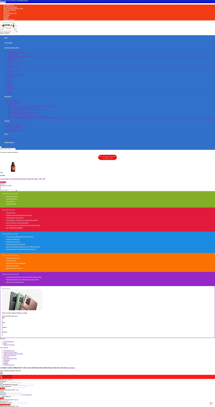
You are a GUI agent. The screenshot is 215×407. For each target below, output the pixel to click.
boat (8, 72)
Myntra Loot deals (12, 62)
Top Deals (6, 121)
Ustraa (9, 90)
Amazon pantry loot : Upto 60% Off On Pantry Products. (21, 249)
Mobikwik (9, 61)
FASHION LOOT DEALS (13, 126)
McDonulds (10, 93)
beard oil (2, 184)
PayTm (9, 64)
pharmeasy (10, 67)
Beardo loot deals (12, 88)
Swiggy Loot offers (11, 204)
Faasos (9, 83)
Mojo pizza (10, 82)
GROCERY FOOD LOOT (13, 129)
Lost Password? (27, 395)
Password (8, 385)
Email (1, 383)
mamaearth (10, 59)
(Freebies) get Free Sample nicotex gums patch (24, 112)
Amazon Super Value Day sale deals (15, 244)
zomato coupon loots (12, 196)
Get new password (5, 404)
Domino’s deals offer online (15, 74)
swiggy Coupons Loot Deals (15, 75)
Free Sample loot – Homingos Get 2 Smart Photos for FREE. (28, 115)
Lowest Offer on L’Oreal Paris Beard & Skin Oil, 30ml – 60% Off (22, 179)
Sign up (2, 388)
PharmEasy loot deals (13, 70)
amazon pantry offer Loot (13, 241)
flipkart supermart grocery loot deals (21, 56)
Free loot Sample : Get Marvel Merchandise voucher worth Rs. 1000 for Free (32, 106)
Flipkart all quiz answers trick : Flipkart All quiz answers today (22, 279)
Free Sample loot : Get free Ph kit (20, 111)
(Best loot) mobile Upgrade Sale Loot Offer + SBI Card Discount (23, 246)
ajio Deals (6, 11)
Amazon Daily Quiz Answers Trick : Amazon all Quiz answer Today (23, 277)
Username (3, 381)
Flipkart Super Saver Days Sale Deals (16, 263)
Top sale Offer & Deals (10, 7)
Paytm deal (13, 66)
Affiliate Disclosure (9, 19)
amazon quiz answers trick (14, 100)
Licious (9, 69)
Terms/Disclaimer (8, 341)
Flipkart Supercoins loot (12, 265)
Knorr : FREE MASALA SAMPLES (19, 114)
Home (5, 37)
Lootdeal (9, 78)
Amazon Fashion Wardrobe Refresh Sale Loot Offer (20, 236)
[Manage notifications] (211, 403)
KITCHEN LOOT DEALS (14, 127)
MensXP (9, 77)
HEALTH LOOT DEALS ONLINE (16, 124)
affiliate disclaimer (69, 368)
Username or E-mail (5, 403)
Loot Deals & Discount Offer (11, 47)
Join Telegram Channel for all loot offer (108, 157)
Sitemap (5, 18)
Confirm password (5, 386)
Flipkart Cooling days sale (13, 258)
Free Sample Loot (8, 5)
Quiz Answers (7, 96)
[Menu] (0, 147)
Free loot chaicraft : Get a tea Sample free (22, 108)
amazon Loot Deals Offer (13, 239)
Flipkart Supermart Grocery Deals (13, 8)
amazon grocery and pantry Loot (19, 52)
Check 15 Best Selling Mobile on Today (14, 313)
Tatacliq (9, 85)
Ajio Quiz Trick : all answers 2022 (14, 282)
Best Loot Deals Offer (10, 13)
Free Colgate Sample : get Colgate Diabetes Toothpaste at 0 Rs (29, 109)
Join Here (3, 2)
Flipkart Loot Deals (11, 260)
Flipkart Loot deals (12, 54)
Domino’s (6, 16)
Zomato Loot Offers (11, 199)
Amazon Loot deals (5, 185)
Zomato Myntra (10, 201)
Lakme (9, 80)
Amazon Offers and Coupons (15, 51)
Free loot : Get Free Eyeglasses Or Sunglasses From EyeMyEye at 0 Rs (31, 117)
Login (2, 398)
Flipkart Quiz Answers (9, 10)
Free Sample (10, 104)
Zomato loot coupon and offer (16, 58)
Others (6, 134)
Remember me (6, 396)
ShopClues (10, 86)
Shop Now (3, 182)
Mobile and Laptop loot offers (16, 130)
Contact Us (10, 139)
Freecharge (6, 15)
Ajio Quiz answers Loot (13, 103)
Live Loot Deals (8, 42)
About (8, 137)
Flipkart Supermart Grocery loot (14, 268)
